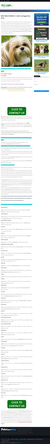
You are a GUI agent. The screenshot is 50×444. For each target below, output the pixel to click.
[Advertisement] (17, 98)
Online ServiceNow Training (30, 439)
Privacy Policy (17, 439)
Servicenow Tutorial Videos (39, 439)
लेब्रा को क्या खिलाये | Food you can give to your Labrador (41, 57)
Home (2, 0)
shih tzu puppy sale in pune (7, 13)
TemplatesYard (8, 442)
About (4, 0)
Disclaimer (12, 439)
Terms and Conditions (23, 439)
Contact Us (7, 0)
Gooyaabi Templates (18, 442)
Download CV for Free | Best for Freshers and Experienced (41, 41)
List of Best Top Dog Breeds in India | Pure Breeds (41, 73)
